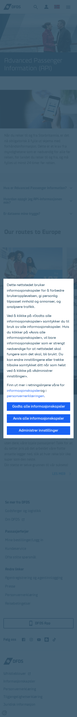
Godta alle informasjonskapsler (38, 406)
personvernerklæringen (25, 396)
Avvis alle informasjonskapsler (38, 418)
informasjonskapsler (23, 391)
